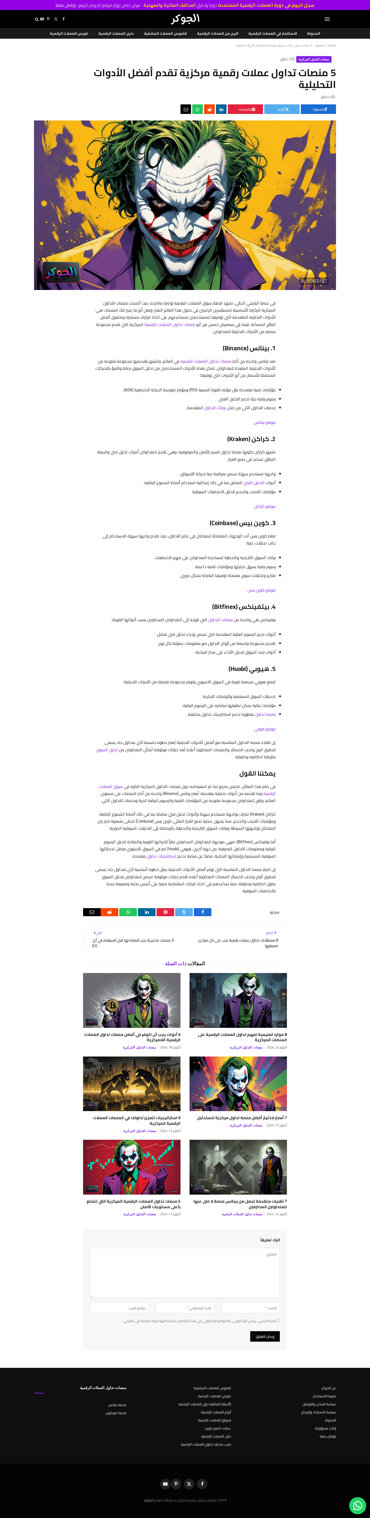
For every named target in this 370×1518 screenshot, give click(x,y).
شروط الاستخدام (324, 1396)
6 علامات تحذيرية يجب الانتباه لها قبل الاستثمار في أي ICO (133, 943)
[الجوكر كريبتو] (185, 19)
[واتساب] (197, 109)
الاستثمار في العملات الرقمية (272, 33)
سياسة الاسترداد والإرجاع (318, 1412)
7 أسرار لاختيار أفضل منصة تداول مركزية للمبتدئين (242, 1118)
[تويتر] (281, 330)
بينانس (259, 422)
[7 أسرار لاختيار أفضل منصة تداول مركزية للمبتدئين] (238, 1084)
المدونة (313, 33)
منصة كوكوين (115, 1413)
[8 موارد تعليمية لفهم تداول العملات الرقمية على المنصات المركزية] (238, 1000)
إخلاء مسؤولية (325, 1428)
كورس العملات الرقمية (69, 33)
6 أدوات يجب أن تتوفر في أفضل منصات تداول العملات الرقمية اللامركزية (132, 1037)
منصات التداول (220, 619)
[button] (327, 19)
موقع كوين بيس (261, 590)
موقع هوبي (265, 729)
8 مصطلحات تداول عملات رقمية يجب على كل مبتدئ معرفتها (238, 943)
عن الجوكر (329, 1388)
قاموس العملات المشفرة (165, 33)
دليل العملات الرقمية (116, 33)
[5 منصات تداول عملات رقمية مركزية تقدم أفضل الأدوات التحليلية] (185, 288)
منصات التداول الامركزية (139, 1047)
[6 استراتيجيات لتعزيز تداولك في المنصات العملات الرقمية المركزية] (131, 1084)
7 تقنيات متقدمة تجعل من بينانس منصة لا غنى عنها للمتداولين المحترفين (240, 1204)
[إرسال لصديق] (185, 109)
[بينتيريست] (281, 343)
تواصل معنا (66, 5)
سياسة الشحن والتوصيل (319, 1404)
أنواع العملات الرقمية (216, 1412)
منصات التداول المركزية (314, 59)
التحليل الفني (254, 482)
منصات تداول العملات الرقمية (169, 324)
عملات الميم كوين (218, 1428)
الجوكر (148, 1500)
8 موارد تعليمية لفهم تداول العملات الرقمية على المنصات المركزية (242, 1037)
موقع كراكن (265, 506)
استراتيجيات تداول (161, 856)
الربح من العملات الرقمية (217, 33)
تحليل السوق (107, 749)
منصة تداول (265, 714)
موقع (270, 422)
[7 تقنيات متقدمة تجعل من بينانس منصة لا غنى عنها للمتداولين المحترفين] (238, 1167)
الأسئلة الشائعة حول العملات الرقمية (204, 1404)
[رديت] (209, 109)
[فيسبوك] (281, 317)
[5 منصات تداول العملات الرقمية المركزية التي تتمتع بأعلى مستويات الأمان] (131, 1167)
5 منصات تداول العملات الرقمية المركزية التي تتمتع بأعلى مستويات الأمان (133, 1204)
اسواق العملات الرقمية (214, 1420)
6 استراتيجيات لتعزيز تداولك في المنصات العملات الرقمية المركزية (136, 1120)
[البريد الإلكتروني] (281, 382)
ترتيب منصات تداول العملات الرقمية (206, 1444)
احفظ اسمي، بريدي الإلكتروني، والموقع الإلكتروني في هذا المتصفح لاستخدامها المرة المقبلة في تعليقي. (199, 1321)
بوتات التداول (215, 407)
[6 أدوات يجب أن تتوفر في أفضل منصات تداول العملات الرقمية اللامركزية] (131, 1000)
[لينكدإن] (221, 109)
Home (332, 45)
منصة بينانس (117, 1405)
